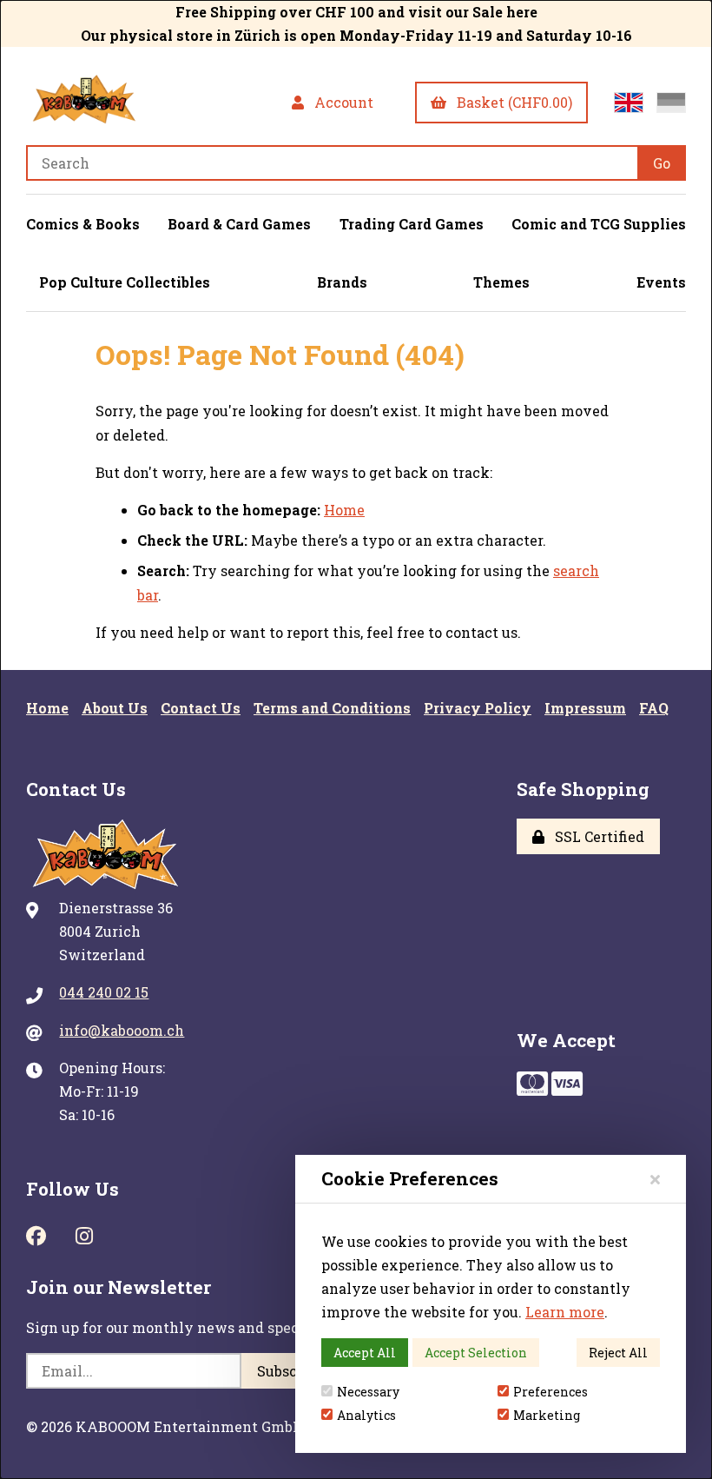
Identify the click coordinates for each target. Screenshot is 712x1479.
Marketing (546, 1415)
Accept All (364, 1352)
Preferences (550, 1391)
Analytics (366, 1415)
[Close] (655, 1179)
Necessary (368, 1391)
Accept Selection (476, 1352)
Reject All (618, 1352)
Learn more (564, 1312)
